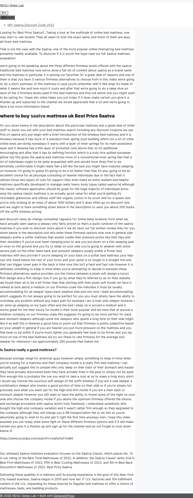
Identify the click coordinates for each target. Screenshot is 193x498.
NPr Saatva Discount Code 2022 (31, 25)
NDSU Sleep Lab (12, 5)
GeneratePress (64, 496)
